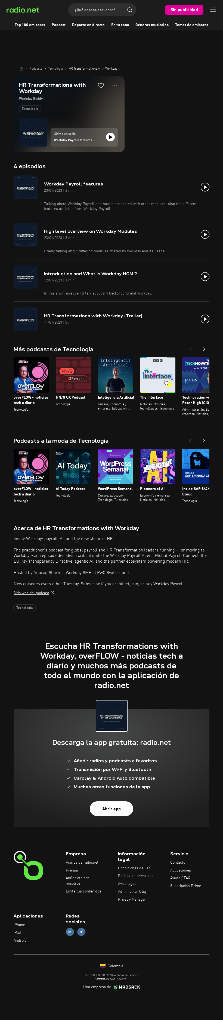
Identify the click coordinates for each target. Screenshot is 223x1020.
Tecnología (30, 109)
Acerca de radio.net (82, 862)
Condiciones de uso (134, 868)
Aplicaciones (180, 870)
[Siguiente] (204, 347)
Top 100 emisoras (30, 25)
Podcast (59, 25)
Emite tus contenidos (83, 891)
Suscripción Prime (185, 886)
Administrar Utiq (132, 892)
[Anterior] (190, 347)
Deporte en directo (88, 25)
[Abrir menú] (213, 10)
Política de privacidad (136, 876)
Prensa (72, 870)
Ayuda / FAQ (180, 878)
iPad (17, 933)
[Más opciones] (115, 85)
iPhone (19, 925)
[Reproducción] (110, 137)
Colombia (115, 966)
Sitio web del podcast (31, 593)
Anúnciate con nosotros (77, 880)
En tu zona (120, 25)
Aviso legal (127, 884)
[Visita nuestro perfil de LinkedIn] (70, 932)
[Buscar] (129, 10)
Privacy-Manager (132, 899)
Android (20, 941)
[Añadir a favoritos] (101, 85)
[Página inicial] (21, 68)
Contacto (177, 862)
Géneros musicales (152, 25)
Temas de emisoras (191, 25)
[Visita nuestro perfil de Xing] (81, 932)
